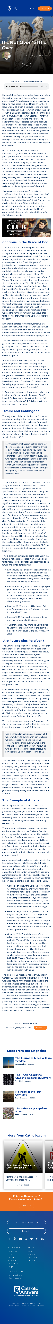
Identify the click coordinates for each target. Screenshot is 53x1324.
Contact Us (25, 1306)
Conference (34, 1257)
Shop (33, 8)
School (31, 1254)
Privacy (17, 1306)
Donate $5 (40, 1028)
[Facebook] (10, 1239)
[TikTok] (37, 1239)
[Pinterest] (31, 1239)
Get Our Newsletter (26, 1222)
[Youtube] (20, 1239)
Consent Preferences (37, 1306)
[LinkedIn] (42, 1239)
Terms (11, 1306)
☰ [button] (3, 8)
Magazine (8, 37)
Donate (45, 8)
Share (26, 65)
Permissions (14, 1278)
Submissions (15, 1275)
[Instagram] (26, 1239)
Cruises (31, 1260)
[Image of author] (6, 55)
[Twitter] (15, 1239)
